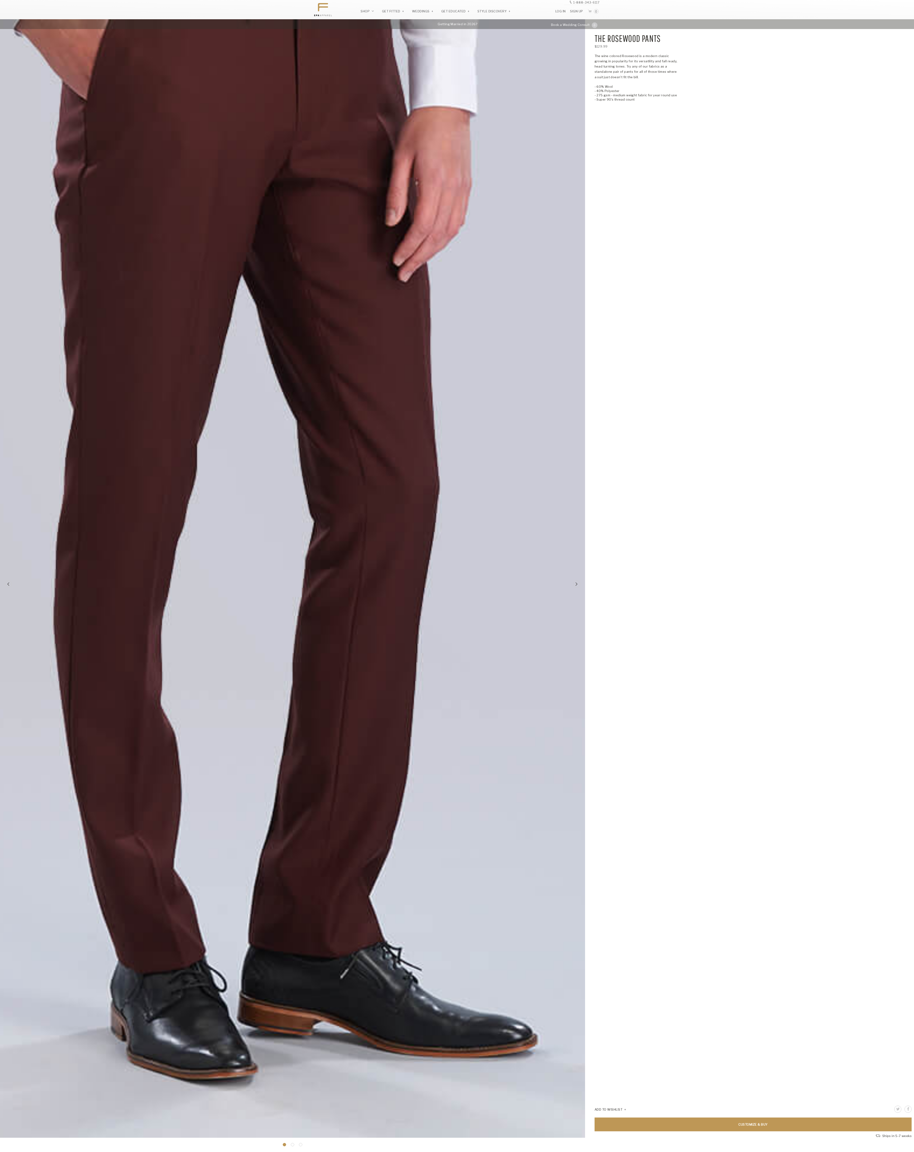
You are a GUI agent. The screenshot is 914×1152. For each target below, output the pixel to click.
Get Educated (453, 11)
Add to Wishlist (609, 1109)
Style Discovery (492, 11)
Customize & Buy (753, 1124)
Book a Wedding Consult (571, 25)
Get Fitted (391, 11)
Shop (366, 11)
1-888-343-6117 (586, 2)
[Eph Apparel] (321, 9)
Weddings (421, 11)
